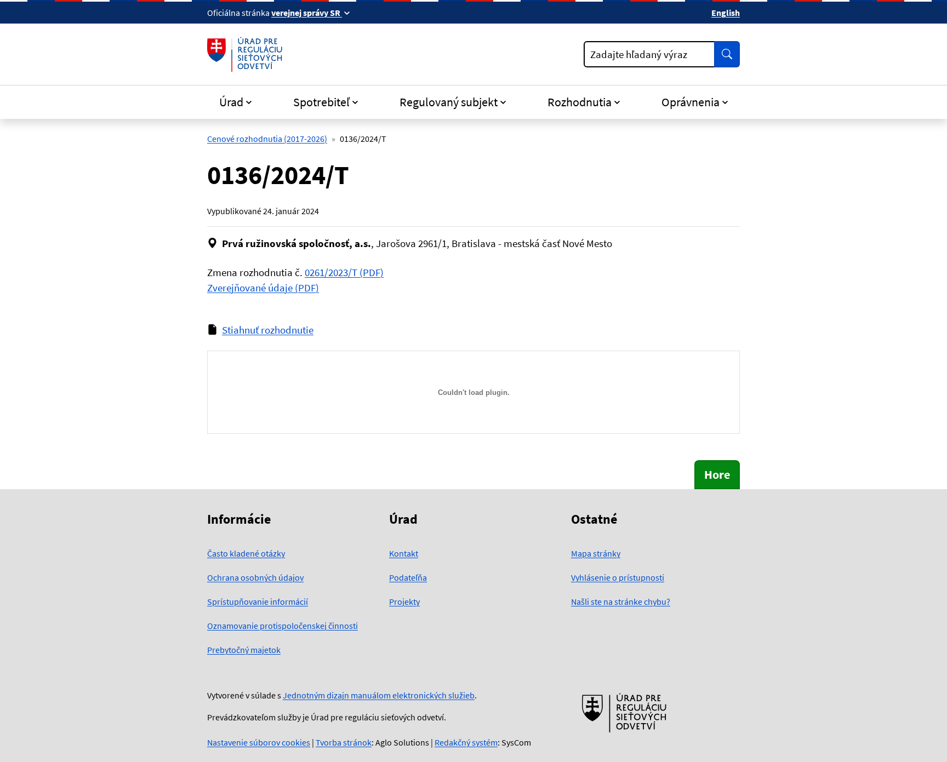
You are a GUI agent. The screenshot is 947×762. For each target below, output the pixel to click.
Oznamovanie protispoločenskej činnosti (282, 625)
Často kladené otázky (246, 553)
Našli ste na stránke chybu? (620, 601)
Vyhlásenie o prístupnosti (617, 577)
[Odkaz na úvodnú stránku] (247, 54)
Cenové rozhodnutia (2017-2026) (267, 138)
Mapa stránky (595, 553)
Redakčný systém (466, 742)
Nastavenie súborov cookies (258, 742)
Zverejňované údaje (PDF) (263, 287)
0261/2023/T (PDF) (344, 272)
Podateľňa (408, 577)
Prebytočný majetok (244, 649)
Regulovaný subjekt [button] (449, 102)
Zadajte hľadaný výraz (638, 54)
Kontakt (403, 553)
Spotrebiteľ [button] (321, 102)
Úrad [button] (231, 102)
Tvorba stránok (344, 742)
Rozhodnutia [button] (579, 102)
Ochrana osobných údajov (255, 577)
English (725, 12)
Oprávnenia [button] (690, 102)
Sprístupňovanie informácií (257, 601)
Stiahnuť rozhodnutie (267, 329)
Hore (717, 474)
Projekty (404, 601)
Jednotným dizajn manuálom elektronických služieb (379, 695)
